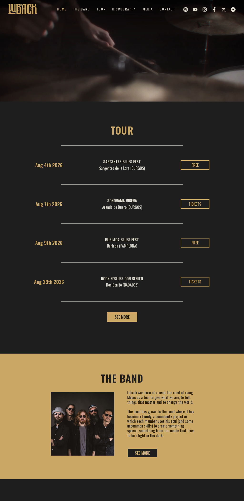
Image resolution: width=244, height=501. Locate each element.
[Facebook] (214, 9)
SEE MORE (122, 317)
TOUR (101, 8)
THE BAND (81, 8)
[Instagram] (204, 9)
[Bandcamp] (233, 9)
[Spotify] (185, 9)
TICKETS (195, 204)
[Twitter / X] (223, 9)
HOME (61, 8)
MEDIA (148, 8)
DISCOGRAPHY (124, 8)
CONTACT (167, 8)
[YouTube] (195, 9)
